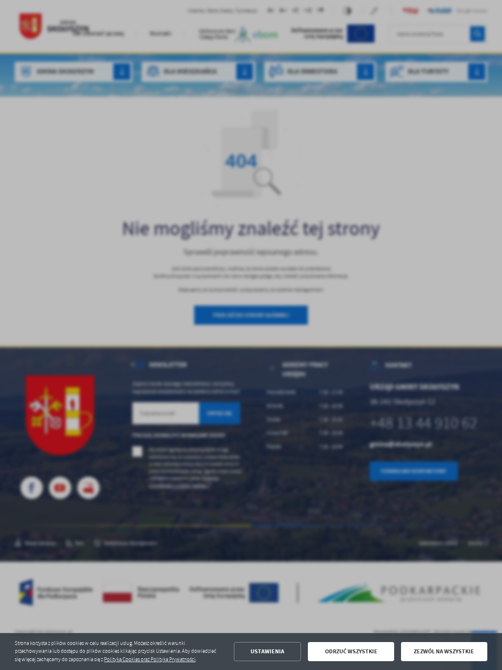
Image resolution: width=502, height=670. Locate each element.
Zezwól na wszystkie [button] (444, 651)
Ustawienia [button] (267, 651)
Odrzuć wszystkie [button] (351, 651)
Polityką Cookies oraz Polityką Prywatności (150, 659)
